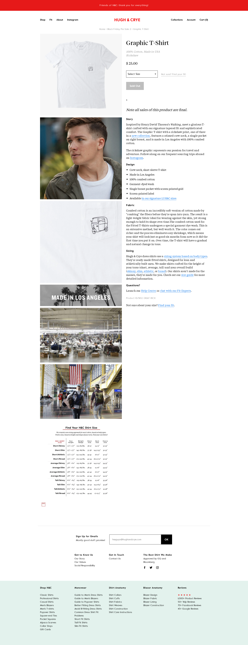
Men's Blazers (47, 605)
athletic (149, 271)
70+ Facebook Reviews (189, 605)
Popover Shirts (47, 612)
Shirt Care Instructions (120, 612)
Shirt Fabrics (115, 601)
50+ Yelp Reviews (186, 601)
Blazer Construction (153, 605)
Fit (51, 20)
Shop (42, 20)
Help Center (148, 290)
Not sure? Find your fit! (173, 74)
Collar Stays (46, 626)
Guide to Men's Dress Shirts (88, 595)
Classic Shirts (46, 595)
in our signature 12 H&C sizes (159, 198)
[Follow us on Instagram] (157, 567)
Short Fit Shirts (82, 619)
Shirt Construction (118, 608)
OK (166, 539)
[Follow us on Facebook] (144, 567)
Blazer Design (150, 595)
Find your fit (166, 305)
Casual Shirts (47, 601)
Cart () (204, 20)
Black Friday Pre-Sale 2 (119, 29)
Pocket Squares (48, 619)
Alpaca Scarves (48, 622)
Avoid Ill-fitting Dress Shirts (88, 608)
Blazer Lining (150, 601)
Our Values (80, 562)
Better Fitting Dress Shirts (87, 605)
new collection (141, 135)
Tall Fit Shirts (80, 622)
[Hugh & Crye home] (123, 19)
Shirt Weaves (115, 605)
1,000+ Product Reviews (190, 598)
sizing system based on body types (185, 256)
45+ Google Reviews (188, 608)
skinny (131, 271)
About (59, 20)
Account (191, 20)
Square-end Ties (48, 615)
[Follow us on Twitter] (151, 567)
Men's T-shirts (47, 608)
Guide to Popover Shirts (86, 601)
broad (161, 271)
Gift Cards (45, 629)
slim (139, 271)
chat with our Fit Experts (175, 290)
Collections (177, 20)
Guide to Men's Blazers (86, 598)
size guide (187, 275)
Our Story (79, 558)
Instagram (72, 20)
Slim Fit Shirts (81, 626)
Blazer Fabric (150, 598)
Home (102, 29)
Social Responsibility (84, 565)
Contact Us (115, 558)
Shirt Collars (115, 595)
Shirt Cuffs (114, 598)
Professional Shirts (49, 598)
